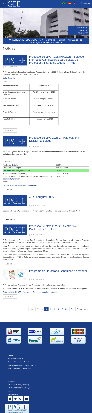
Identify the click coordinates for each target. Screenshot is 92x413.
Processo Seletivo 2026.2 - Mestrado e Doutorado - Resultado (53, 227)
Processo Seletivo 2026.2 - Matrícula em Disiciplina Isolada (54, 139)
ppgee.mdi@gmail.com (11, 179)
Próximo (65, 309)
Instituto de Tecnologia (55, 40)
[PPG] (10, 3)
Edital (16, 165)
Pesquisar (86, 3)
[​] (10, 398)
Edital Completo (9, 78)
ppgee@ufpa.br (13, 394)
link (11, 211)
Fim (72, 309)
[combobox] (75, 2)
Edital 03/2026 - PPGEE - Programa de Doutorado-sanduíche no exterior (30, 292)
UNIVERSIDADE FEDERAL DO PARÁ (26, 40)
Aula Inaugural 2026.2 (42, 196)
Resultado (7, 170)
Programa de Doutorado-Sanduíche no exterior (58, 271)
